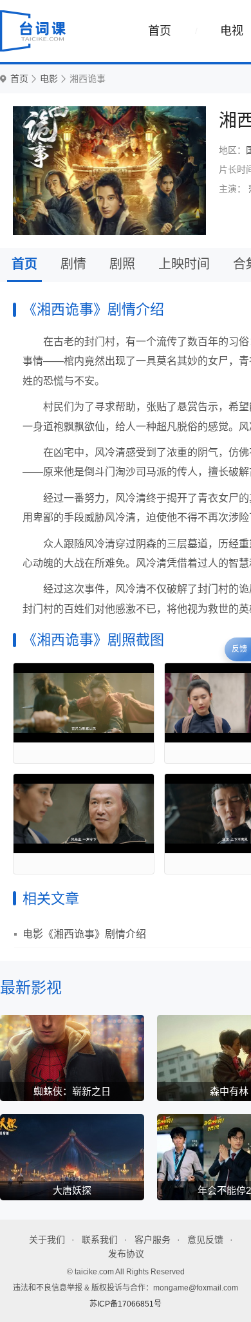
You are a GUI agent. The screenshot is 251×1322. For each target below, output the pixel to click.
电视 (231, 30)
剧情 (73, 264)
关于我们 (47, 1239)
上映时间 (184, 264)
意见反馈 (205, 1239)
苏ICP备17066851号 (125, 1303)
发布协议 (126, 1254)
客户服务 (153, 1239)
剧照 (122, 264)
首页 (159, 30)
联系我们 (100, 1239)
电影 (49, 79)
